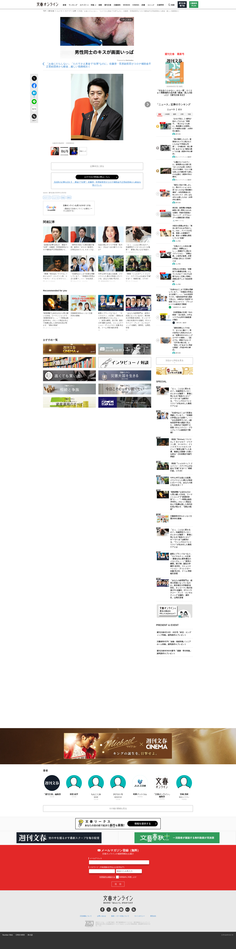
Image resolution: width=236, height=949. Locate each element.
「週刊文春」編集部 (180, 322)
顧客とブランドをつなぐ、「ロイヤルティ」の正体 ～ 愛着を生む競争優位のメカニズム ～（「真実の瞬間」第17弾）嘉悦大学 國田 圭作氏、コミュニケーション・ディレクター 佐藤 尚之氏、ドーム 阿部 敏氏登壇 (110, 321)
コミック (151, 5)
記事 (74, 11)
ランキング (73, 5)
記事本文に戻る (97, 166)
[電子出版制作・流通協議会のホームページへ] (89, 924)
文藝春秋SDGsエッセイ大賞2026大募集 (81, 315)
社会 (63, 197)
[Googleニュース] (121, 909)
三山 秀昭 (178, 241)
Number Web (7, 935)
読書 (143, 5)
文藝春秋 (117, 5)
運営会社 (153, 916)
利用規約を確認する (107, 877)
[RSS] (134, 909)
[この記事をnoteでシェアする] (34, 109)
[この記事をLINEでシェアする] (34, 102)
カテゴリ (83, 5)
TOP (44, 11)
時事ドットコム (179, 220)
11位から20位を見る (175, 360)
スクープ (68, 11)
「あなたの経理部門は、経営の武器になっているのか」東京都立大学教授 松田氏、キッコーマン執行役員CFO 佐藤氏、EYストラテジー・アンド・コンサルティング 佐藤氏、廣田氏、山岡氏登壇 (138, 321)
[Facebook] (102, 909)
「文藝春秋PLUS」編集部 (179, 307)
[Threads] (115, 909)
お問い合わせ (101, 916)
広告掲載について (86, 916)
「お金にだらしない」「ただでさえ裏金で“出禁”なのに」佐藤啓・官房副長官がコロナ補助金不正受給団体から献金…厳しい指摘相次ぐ (98, 65)
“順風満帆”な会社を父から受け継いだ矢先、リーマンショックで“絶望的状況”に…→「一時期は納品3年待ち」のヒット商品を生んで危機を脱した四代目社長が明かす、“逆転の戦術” (55, 320)
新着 (64, 5)
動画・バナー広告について (120, 916)
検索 (173, 5)
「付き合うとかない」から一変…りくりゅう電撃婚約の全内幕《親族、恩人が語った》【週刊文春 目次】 (174, 92)
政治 (68, 197)
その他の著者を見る (118, 808)
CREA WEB (20, 935)
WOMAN (126, 5)
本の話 (30, 935)
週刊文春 (107, 5)
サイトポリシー (139, 916)
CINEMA (135, 5)
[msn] (127, 909)
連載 (100, 5)
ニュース (59, 11)
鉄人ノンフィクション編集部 (183, 157)
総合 (180, 109)
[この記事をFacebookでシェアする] (34, 86)
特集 (92, 5)
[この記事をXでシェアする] (34, 78)
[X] (108, 909)
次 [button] (148, 104)
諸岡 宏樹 (178, 134)
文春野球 (160, 5)
